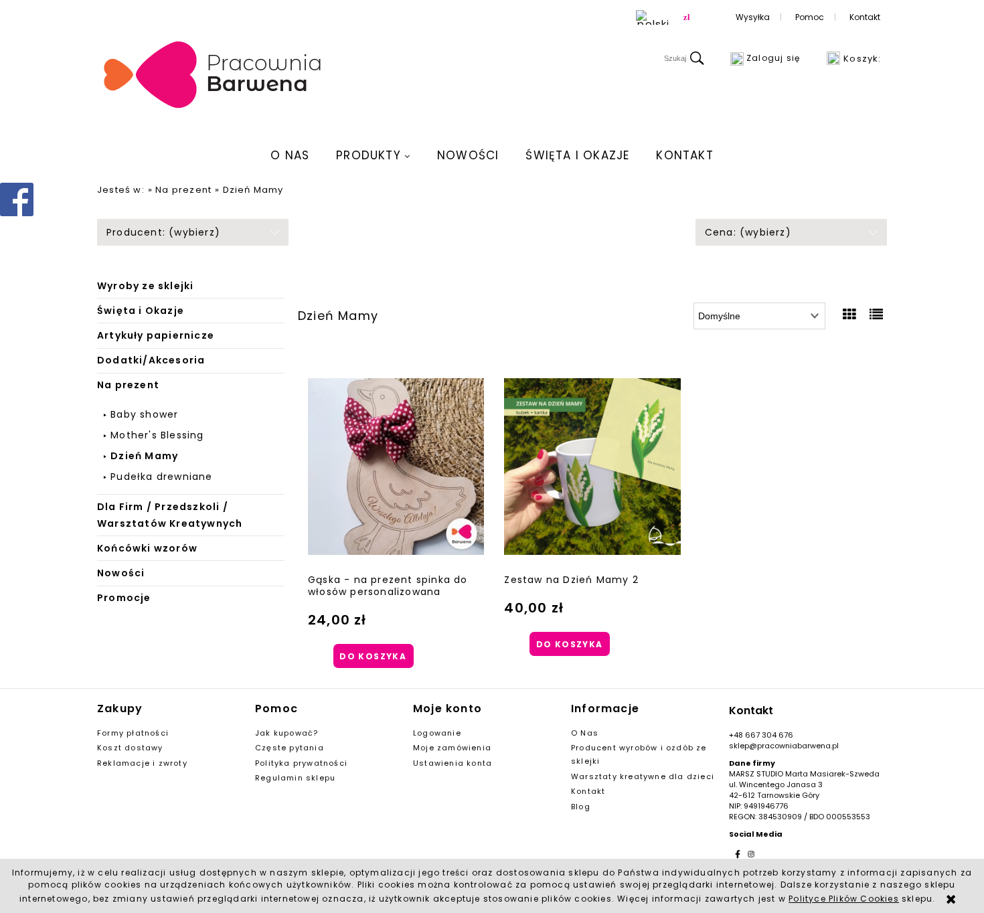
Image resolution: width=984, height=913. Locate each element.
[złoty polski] (686, 17)
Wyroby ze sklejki (145, 286)
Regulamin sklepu (295, 777)
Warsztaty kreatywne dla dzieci (642, 776)
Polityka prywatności (301, 763)
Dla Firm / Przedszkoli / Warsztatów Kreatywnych (169, 515)
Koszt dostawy (130, 747)
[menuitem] (289, 155)
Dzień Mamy (144, 456)
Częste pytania (289, 747)
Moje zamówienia (452, 747)
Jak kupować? (286, 733)
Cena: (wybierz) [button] (748, 232)
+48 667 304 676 (761, 735)
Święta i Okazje (140, 310)
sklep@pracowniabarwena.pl (784, 745)
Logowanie (437, 733)
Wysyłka (753, 17)
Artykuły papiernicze (155, 335)
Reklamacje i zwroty (142, 763)
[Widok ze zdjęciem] (850, 314)
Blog (580, 806)
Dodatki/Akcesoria (151, 360)
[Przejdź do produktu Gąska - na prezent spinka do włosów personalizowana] (396, 466)
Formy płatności (133, 733)
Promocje (124, 597)
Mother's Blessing (156, 435)
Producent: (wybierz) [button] (163, 232)
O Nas (584, 733)
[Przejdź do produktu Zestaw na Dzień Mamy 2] (592, 466)
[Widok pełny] (877, 314)
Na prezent (128, 385)
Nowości (121, 573)
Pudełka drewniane (161, 476)
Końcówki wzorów (147, 548)
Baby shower (144, 414)
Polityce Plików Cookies (844, 898)
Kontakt (864, 17)
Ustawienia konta (452, 763)
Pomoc (809, 17)
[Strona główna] (213, 75)
